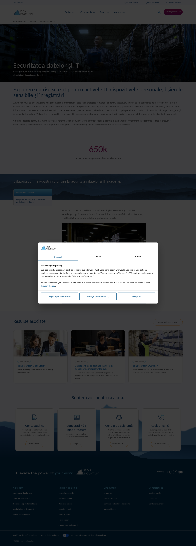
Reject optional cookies (60, 296)
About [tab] (138, 256)
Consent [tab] (58, 257)
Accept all (136, 296)
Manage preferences (96, 296)
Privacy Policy (48, 286)
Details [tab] (98, 256)
